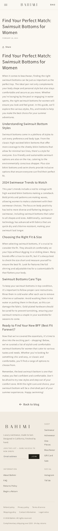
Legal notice (44, 512)
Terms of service (38, 507)
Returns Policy (10, 485)
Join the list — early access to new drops (19, 449)
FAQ (5, 480)
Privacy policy (23, 507)
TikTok (47, 480)
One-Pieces (47, 442)
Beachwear (49, 450)
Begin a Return (10, 491)
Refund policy (9, 507)
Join (34, 456)
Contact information (27, 512)
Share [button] (8, 47)
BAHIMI (29, 5)
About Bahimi (9, 475)
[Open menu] (6, 5)
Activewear (49, 435)
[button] (52, 5)
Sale (46, 460)
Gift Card (48, 455)
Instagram (49, 475)
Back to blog (31, 404)
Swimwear (49, 430)
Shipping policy (9, 512)
